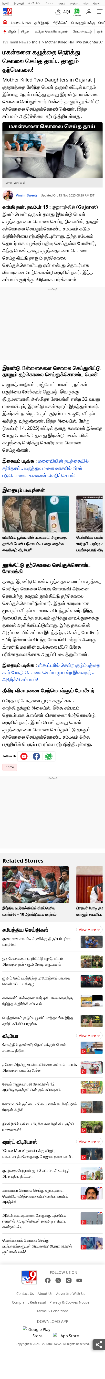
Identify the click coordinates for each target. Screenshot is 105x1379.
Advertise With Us (70, 1293)
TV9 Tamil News (15, 42)
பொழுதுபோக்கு (83, 22)
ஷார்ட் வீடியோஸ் (19, 1141)
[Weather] (59, 12)
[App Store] (67, 1337)
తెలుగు (49, 3)
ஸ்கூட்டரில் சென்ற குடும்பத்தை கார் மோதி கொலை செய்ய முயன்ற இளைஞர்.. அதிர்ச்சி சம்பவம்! (51, 672)
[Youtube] (24, 756)
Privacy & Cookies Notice (69, 1302)
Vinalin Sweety (27, 195)
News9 (19, 3)
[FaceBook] (48, 1280)
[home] (5, 22)
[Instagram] (69, 1280)
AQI (66, 12)
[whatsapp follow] (49, 756)
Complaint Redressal (29, 1302)
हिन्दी (6, 3)
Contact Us (25, 1293)
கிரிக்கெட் (60, 22)
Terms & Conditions (53, 1311)
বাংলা (86, 3)
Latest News (21, 22)
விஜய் (12, 31)
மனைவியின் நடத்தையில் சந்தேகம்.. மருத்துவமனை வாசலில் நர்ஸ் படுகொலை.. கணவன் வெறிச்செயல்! (45, 468)
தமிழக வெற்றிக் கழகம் (51, 31)
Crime (10, 767)
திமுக (25, 31)
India (36, 42)
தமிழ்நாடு (41, 22)
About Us (45, 1293)
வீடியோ (10, 1035)
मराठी (61, 3)
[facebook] (36, 756)
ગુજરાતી (74, 3)
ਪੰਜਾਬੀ (97, 3)
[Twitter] (58, 1280)
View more (87, 929)
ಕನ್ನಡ (34, 3)
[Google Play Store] (37, 1332)
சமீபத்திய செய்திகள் (25, 929)
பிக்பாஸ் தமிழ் (82, 31)
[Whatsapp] (76, 12)
